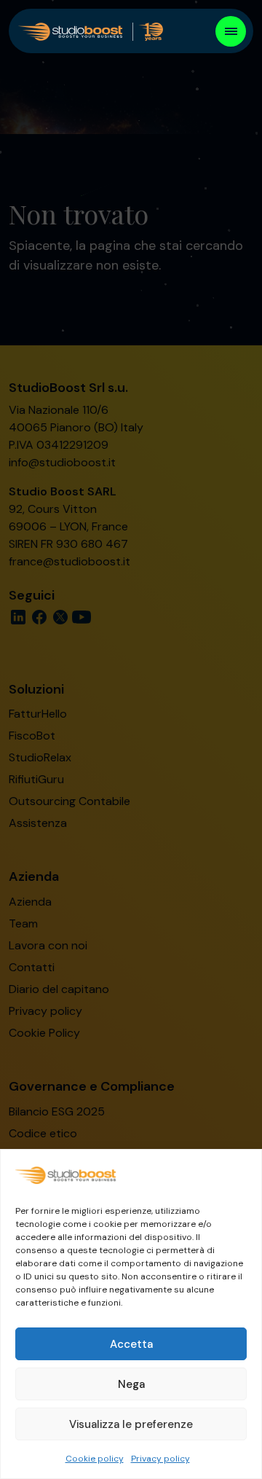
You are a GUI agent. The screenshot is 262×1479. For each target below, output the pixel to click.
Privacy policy (160, 1458)
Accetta (131, 1344)
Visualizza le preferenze (131, 1424)
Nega (131, 1384)
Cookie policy (95, 1458)
